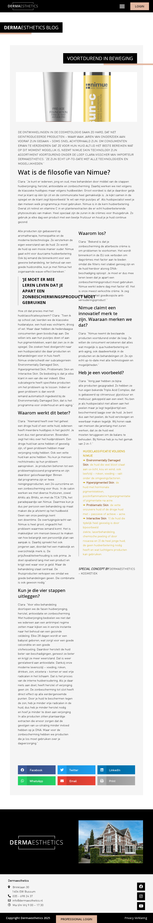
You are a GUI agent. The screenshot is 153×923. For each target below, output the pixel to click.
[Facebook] (141, 887)
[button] (122, 6)
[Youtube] (141, 906)
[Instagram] (141, 896)
